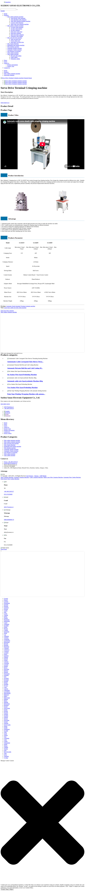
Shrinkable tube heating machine (15, 45)
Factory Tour (10, 66)
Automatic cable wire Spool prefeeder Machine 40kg (25, 381)
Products (6, 15)
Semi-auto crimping (16, 33)
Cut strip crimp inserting (17, 27)
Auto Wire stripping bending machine (20, 21)
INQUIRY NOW (5, 404)
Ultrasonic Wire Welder (17, 36)
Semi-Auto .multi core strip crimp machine (15, 307)
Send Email (4, 549)
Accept (3, 889)
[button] (42, 822)
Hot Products (29, 476)
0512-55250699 (8, 494)
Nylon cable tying (15, 40)
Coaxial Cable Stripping (17, 22)
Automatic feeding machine (14, 48)
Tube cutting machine (13, 52)
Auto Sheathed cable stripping (18, 19)
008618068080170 (9, 519)
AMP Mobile (43, 476)
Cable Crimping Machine (36, 477)
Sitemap (36, 476)
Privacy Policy (8, 433)
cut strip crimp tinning (16, 28)
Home (5, 13)
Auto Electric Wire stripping (18, 18)
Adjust (11, 889)
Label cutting (14, 57)
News (5, 60)
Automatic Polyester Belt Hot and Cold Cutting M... (25, 368)
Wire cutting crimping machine (15, 25)
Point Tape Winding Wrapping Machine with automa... (26, 394)
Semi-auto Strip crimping (17, 34)
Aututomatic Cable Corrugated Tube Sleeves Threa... (25, 362)
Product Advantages (12, 64)
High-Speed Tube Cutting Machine (10, 479)
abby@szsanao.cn (9, 407)
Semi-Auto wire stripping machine (20, 24)
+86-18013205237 (9, 408)
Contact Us (7, 67)
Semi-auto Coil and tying (17, 42)
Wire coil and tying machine (14, 37)
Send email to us (5, 102)
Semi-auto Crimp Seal (16, 31)
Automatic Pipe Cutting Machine (72, 477)
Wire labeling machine (13, 46)
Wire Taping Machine (13, 43)
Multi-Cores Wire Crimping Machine (53, 477)
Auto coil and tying (16, 39)
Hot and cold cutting (16, 55)
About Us (6, 63)
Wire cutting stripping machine (15, 16)
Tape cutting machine (13, 54)
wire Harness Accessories (14, 51)
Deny (7, 889)
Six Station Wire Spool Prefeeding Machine (22, 374)
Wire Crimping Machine (7, 477)
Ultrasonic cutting (15, 58)
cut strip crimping (15, 30)
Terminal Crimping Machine (21, 477)
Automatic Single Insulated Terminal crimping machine (20, 306)
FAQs (5, 61)
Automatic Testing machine (14, 49)
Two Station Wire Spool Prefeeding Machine (22, 387)
